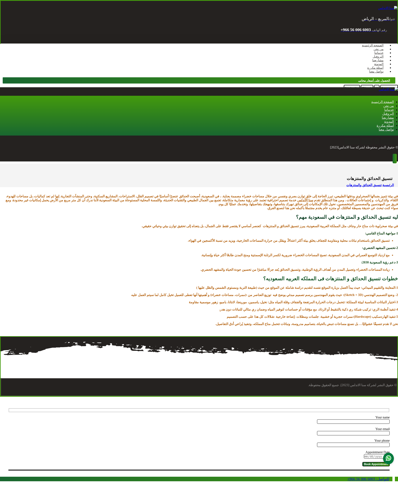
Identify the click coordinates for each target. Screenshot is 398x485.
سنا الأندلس (305, 200)
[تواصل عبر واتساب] (388, 458)
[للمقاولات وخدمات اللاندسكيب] (387, 8)
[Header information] (395, 159)
